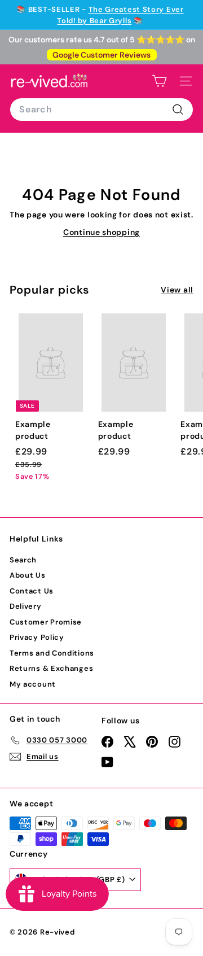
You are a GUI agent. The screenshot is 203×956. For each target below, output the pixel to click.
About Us (28, 575)
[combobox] (101, 109)
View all (177, 290)
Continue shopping (101, 232)
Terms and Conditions (52, 653)
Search (23, 560)
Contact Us (32, 591)
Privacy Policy (37, 637)
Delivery (26, 606)
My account (33, 684)
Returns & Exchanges (51, 668)
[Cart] (159, 81)
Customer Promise (46, 622)
